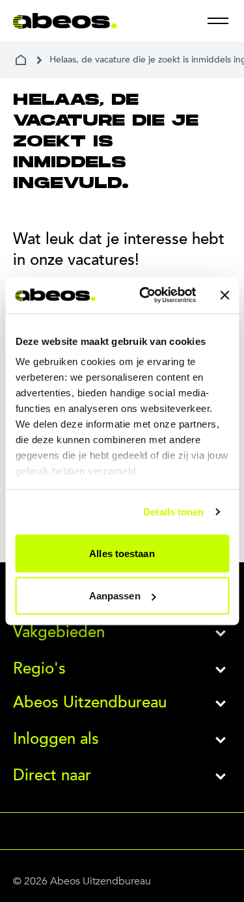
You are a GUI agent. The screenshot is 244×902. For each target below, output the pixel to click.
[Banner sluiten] (224, 294)
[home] (21, 60)
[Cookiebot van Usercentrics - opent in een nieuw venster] (145, 295)
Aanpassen (115, 595)
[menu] (218, 21)
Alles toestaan (121, 552)
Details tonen (173, 511)
